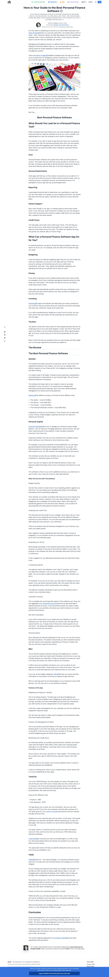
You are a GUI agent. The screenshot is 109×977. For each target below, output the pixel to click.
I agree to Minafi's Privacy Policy (54, 973)
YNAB (31, 860)
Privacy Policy (91, 964)
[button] (39, 2)
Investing (32, 303)
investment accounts (50, 603)
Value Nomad (33, 33)
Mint (55, 674)
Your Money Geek (59, 938)
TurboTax (32, 839)
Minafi (9, 962)
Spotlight (55, 25)
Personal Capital (34, 426)
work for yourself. (52, 811)
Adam (55, 23)
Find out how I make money (66, 26)
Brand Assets (90, 966)
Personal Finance (64, 25)
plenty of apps (41, 55)
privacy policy (57, 970)
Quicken (31, 395)
